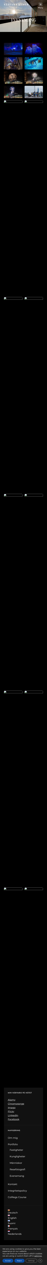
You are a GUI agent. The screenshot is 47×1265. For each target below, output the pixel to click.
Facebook (13, 1119)
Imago (11, 1107)
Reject (19, 1261)
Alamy (11, 1099)
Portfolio (13, 1144)
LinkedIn (13, 1115)
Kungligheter (17, 1156)
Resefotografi (17, 1169)
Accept (8, 1261)
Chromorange (16, 1103)
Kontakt (12, 1184)
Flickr (11, 1111)
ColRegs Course (17, 1197)
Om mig (13, 1137)
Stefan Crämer (16, 4)
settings (38, 1256)
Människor (16, 1163)
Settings (31, 1261)
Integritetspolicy (17, 1190)
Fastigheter (16, 1150)
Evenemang (17, 1176)
